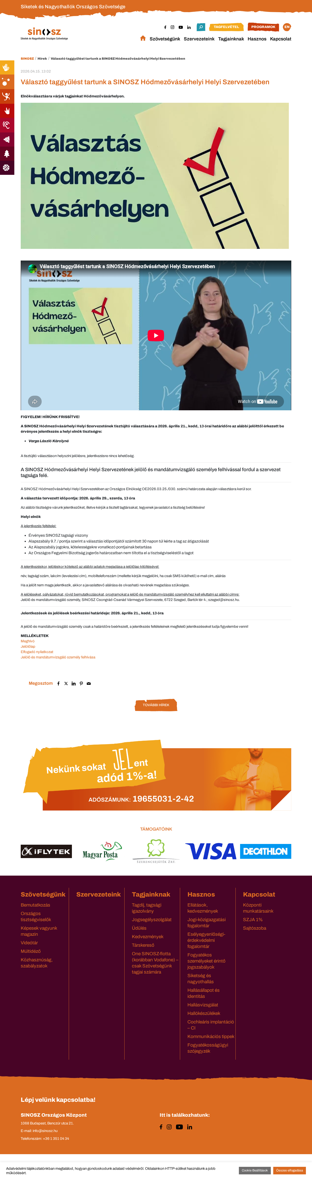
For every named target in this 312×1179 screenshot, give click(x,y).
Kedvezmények (148, 936)
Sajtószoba (254, 928)
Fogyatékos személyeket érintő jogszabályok (206, 961)
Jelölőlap (28, 646)
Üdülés (139, 928)
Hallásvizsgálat (202, 1004)
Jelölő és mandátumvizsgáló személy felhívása (58, 657)
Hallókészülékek (203, 1013)
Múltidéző (31, 951)
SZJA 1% (253, 919)
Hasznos (257, 38)
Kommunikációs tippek (210, 1036)
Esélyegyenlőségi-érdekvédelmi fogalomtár (206, 940)
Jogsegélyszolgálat (152, 919)
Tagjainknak (231, 38)
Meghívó (28, 641)
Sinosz (27, 58)
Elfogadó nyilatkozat (37, 652)
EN (287, 27)
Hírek (42, 58)
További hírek (156, 705)
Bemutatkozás (35, 905)
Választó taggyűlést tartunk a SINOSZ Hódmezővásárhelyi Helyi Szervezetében (118, 58)
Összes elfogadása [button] (289, 1170)
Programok (263, 27)
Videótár (29, 942)
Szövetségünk (165, 38)
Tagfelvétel (226, 27)
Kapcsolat (280, 38)
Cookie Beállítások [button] (255, 1170)
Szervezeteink (199, 38)
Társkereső (143, 945)
